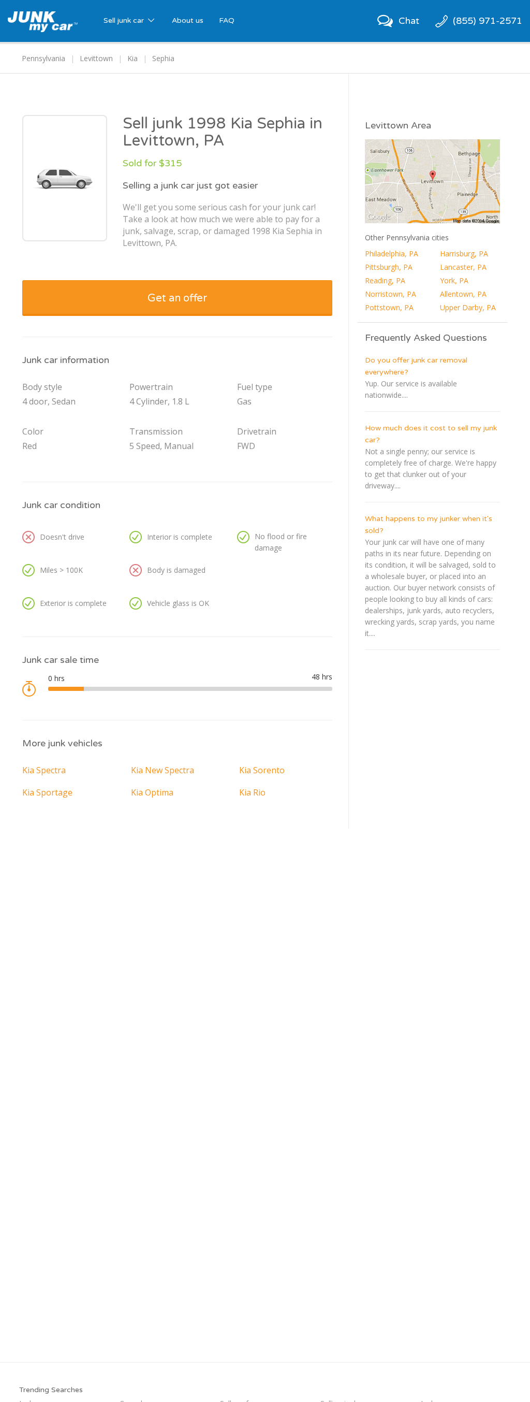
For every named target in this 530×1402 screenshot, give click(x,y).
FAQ (226, 20)
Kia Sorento (262, 770)
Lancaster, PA (463, 267)
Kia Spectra (44, 770)
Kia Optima (152, 792)
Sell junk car (125, 20)
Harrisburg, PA (464, 253)
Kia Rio (252, 792)
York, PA (454, 280)
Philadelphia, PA (391, 253)
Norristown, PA (390, 294)
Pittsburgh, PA (389, 267)
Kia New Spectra (162, 770)
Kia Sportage (47, 792)
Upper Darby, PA (468, 307)
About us (187, 20)
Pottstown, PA (389, 307)
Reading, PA (385, 280)
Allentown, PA (463, 294)
